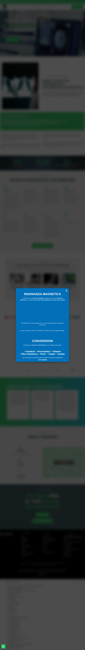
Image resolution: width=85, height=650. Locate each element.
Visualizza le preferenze (57, 329)
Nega (42, 329)
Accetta (28, 329)
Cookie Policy (39, 332)
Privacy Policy (45, 332)
